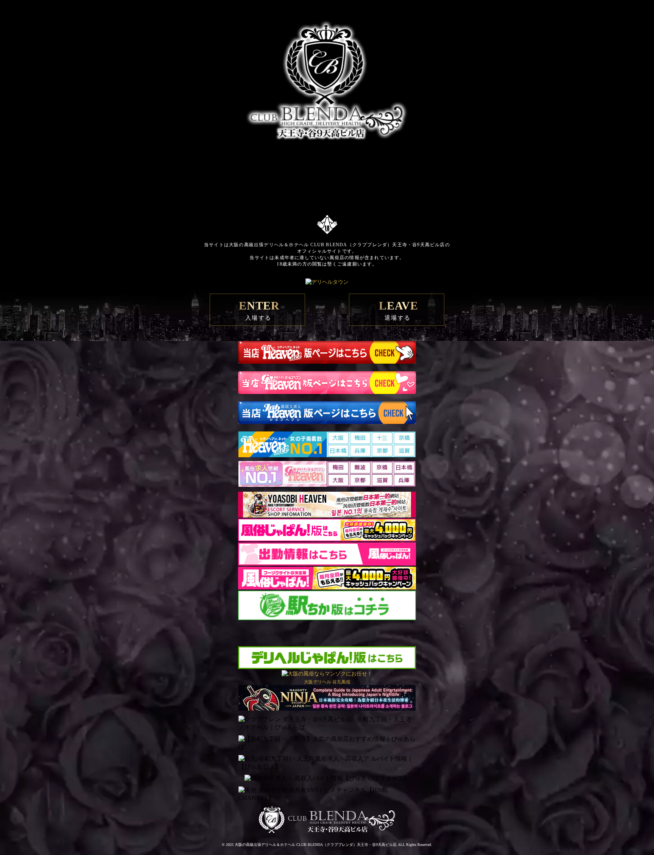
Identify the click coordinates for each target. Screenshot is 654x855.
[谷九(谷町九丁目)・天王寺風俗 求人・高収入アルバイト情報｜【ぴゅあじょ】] (327, 763)
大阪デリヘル (317, 682)
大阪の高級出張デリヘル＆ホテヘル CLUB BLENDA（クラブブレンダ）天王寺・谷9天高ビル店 (316, 844)
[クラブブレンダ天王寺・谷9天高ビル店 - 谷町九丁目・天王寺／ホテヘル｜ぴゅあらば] (327, 724)
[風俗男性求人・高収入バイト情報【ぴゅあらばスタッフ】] (327, 779)
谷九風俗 (341, 682)
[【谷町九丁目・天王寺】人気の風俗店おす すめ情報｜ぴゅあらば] (327, 743)
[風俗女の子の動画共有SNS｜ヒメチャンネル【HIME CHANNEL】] (327, 794)
